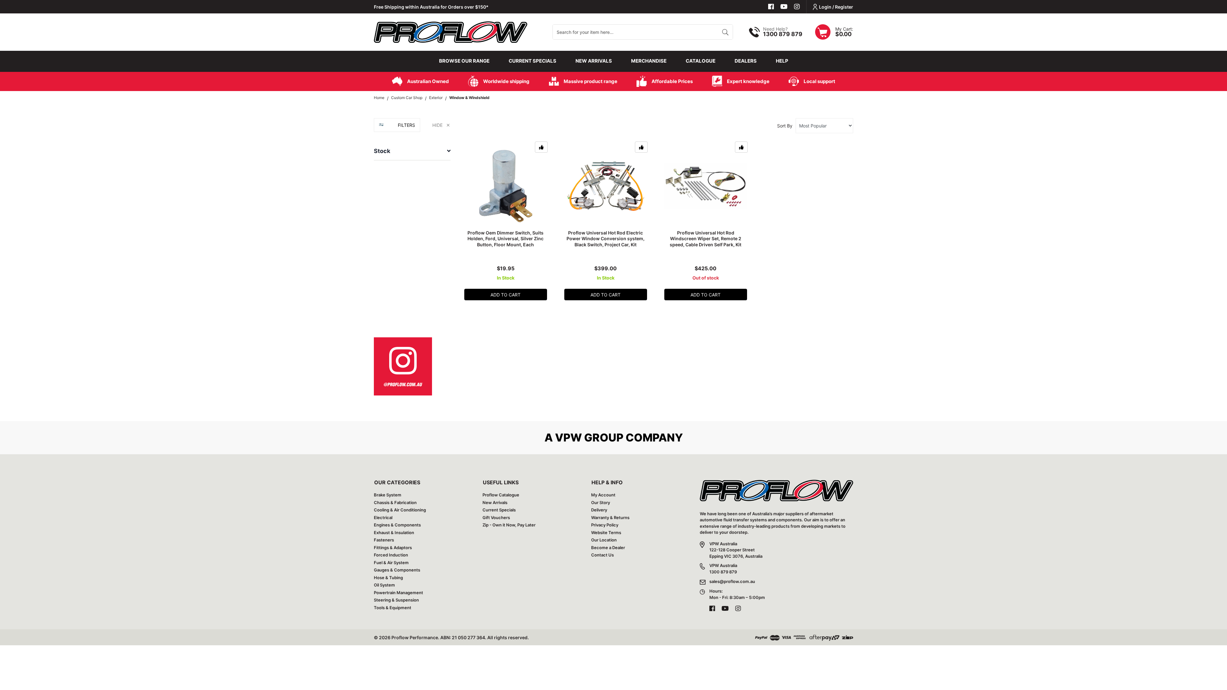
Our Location (604, 539)
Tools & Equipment (392, 607)
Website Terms (606, 532)
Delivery (599, 509)
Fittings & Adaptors (393, 547)
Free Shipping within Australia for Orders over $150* (431, 7)
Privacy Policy (604, 524)
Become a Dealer (608, 547)
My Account (603, 494)
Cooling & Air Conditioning (400, 509)
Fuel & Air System (391, 562)
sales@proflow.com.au (732, 581)
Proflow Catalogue (500, 494)
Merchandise (649, 61)
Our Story (600, 502)
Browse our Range (464, 61)
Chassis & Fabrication (395, 502)
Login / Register (836, 7)
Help (782, 61)
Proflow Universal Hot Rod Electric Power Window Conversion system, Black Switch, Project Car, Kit (605, 239)
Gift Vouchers (496, 517)
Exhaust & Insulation (394, 532)
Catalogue (700, 61)
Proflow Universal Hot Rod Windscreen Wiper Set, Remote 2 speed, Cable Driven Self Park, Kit (705, 239)
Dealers (746, 61)
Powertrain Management (398, 592)
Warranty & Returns (610, 517)
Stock (382, 151)
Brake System (387, 494)
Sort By (784, 125)
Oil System (384, 584)
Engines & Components (397, 524)
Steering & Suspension (396, 599)
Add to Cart (505, 294)
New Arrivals (593, 61)
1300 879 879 (782, 34)
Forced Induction (391, 554)
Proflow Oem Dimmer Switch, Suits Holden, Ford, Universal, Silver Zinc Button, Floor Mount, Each (505, 239)
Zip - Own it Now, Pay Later (509, 524)
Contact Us (602, 554)
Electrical (383, 517)
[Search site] (725, 32)
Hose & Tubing (388, 577)
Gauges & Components (397, 569)
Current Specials (532, 61)
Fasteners (384, 539)
